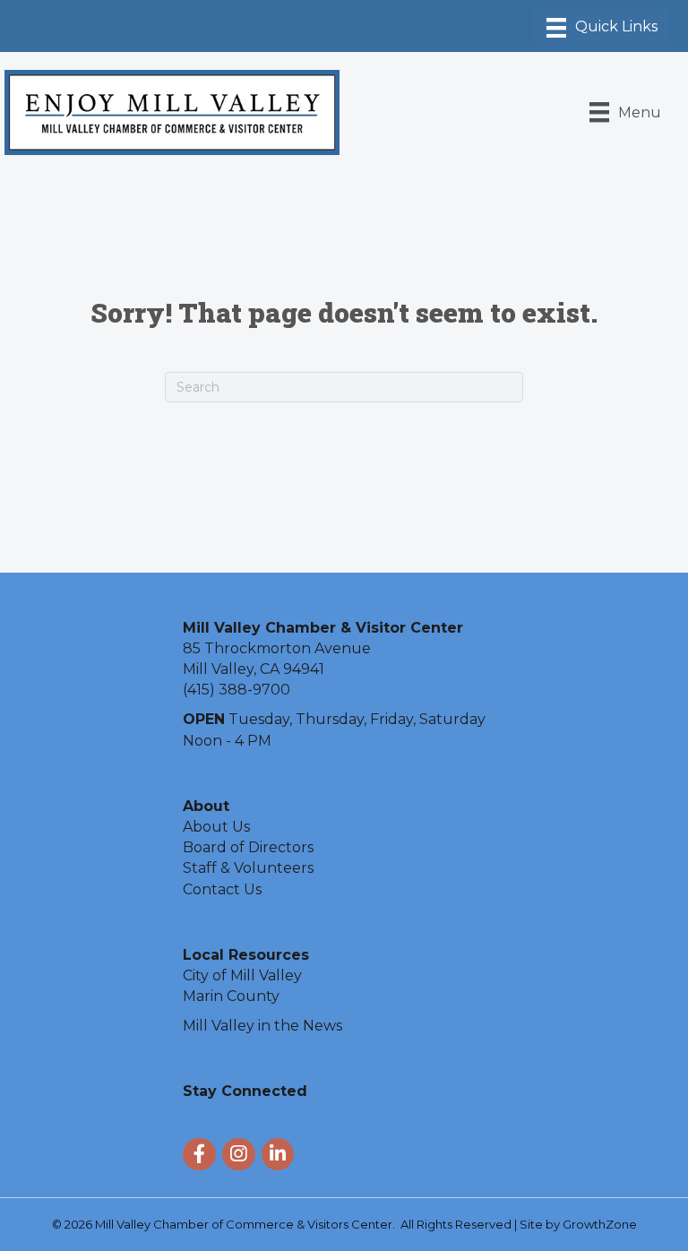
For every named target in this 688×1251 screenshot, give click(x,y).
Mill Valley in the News (262, 1025)
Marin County (231, 996)
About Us (216, 826)
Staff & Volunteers (248, 867)
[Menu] (602, 28)
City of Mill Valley (242, 975)
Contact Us (222, 889)
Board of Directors (248, 847)
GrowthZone (600, 1224)
